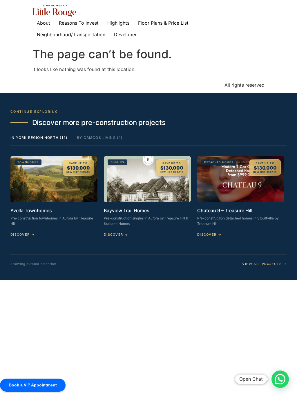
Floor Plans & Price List (163, 23)
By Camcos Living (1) (100, 137)
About (43, 23)
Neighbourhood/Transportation (71, 34)
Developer (125, 34)
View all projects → (264, 264)
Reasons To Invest (79, 23)
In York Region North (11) (39, 137)
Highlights (118, 23)
